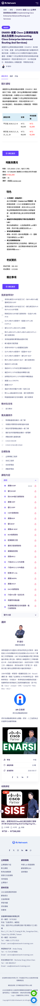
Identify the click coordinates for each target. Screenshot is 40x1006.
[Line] (34, 993)
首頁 (5, 9)
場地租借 (4, 879)
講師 (11, 76)
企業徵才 (4, 882)
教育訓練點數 (6, 872)
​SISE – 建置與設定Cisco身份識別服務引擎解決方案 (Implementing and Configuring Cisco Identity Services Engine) (19, 823)
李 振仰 (8, 66)
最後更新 (9, 770)
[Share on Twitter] (17, 777)
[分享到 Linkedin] (22, 777)
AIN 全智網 (20, 710)
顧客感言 (4, 895)
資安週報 (4, 906)
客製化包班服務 (7, 875)
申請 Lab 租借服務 (28, 864)
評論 (16, 76)
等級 (8, 760)
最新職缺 (24, 872)
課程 (11, 9)
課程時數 (9, 765)
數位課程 (4, 868)
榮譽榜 (3, 910)
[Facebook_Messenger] (34, 1000)
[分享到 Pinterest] (27, 777)
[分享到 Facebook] (12, 777)
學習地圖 (4, 902)
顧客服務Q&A (26, 868)
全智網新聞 (5, 899)
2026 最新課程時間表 (9, 892)
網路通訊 (5, 27)
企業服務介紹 (6, 864)
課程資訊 (4, 76)
